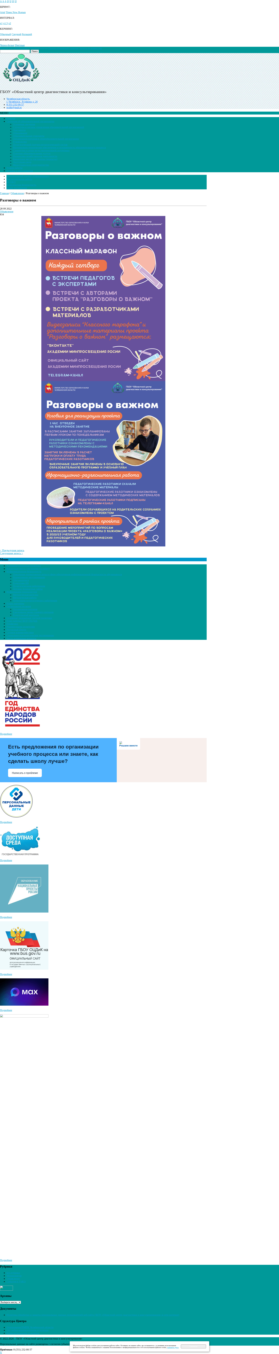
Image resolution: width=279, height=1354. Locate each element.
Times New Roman (16, 12)
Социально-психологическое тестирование (30, 635)
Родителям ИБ (21, 583)
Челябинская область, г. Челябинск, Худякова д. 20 (22, 100)
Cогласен (193, 1346)
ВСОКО (11, 182)
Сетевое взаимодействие (20, 632)
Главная (10, 118)
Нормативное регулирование (29, 577)
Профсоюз (12, 623)
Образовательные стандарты (28, 136)
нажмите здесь (173, 1347)
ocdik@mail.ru (14, 107)
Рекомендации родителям (20, 626)
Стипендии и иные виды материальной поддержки (41, 150)
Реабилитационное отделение (22, 1333)
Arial (2, 12)
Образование (20, 133)
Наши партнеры (15, 603)
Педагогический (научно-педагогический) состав (40, 144)
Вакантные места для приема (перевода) (35, 159)
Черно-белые (7, 45)
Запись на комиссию (90, 48)
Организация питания (18, 606)
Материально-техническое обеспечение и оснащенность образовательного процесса (59, 147)
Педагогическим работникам (29, 586)
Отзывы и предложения (19, 170)
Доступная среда (22, 162)
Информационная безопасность (23, 571)
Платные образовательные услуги (31, 153)
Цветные (20, 45)
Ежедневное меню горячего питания (33, 612)
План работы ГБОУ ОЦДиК (21, 621)
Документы (19, 130)
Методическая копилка (25, 594)
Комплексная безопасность (21, 185)
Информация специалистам (21, 591)
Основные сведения (24, 124)
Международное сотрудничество (31, 165)
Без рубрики (13, 1272)
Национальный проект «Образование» (27, 176)
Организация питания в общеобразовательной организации (46, 138)
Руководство (20, 141)
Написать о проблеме (25, 773)
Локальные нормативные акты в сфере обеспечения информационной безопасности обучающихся (67, 574)
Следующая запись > (11, 553)
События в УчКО (16, 1281)
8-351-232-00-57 (15, 104)
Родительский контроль (26, 615)
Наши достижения (16, 187)
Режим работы (14, 167)
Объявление (6, 211)
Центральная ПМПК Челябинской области (30, 1327)
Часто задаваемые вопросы (21, 638)
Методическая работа (24, 597)
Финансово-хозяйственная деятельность (35, 156)
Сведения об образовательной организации (30, 121)
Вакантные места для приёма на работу (28, 568)
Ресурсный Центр (16, 629)
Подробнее (6, 734)
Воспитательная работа (19, 179)
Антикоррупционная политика (23, 565)
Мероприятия (13, 1275)
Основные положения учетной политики (29, 618)
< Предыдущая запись (12, 550)
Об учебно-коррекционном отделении (27, 1330)
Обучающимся (21, 580)
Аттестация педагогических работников (35, 600)
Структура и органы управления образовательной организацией (48, 127)
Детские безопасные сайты (28, 589)
